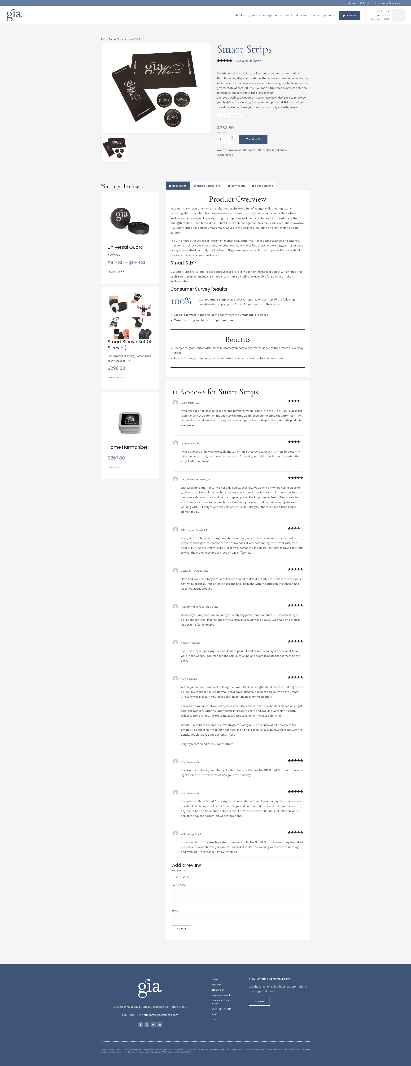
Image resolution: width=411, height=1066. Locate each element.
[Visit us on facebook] (140, 1024)
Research (216, 984)
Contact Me (384, 16)
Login (353, 3)
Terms (215, 1019)
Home (104, 39)
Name (175, 910)
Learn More (116, 272)
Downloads (238, 186)
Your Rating (179, 870)
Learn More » (225, 155)
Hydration (254, 15)
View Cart (351, 15)
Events (366, 3)
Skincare (301, 15)
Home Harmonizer (128, 447)
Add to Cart (255, 139)
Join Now (259, 1001)
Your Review (179, 885)
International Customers (387, 3)
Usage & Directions (209, 186)
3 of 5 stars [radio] (180, 877)
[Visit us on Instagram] (146, 1024)
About (238, 15)
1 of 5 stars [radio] (173, 877)
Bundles (315, 15)
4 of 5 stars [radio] (184, 877)
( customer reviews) (247, 60)
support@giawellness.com (161, 1015)
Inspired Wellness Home (221, 1002)
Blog (214, 1014)
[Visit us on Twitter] (153, 1024)
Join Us (328, 15)
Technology (218, 990)
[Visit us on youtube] (159, 1024)
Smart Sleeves (234, 115)
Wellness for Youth (221, 1008)
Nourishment (283, 15)
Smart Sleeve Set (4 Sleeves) (130, 345)
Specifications (264, 186)
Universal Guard (125, 247)
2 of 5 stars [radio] (177, 877)
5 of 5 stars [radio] (187, 877)
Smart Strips (125, 39)
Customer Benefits (221, 995)
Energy (267, 15)
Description (179, 186)
